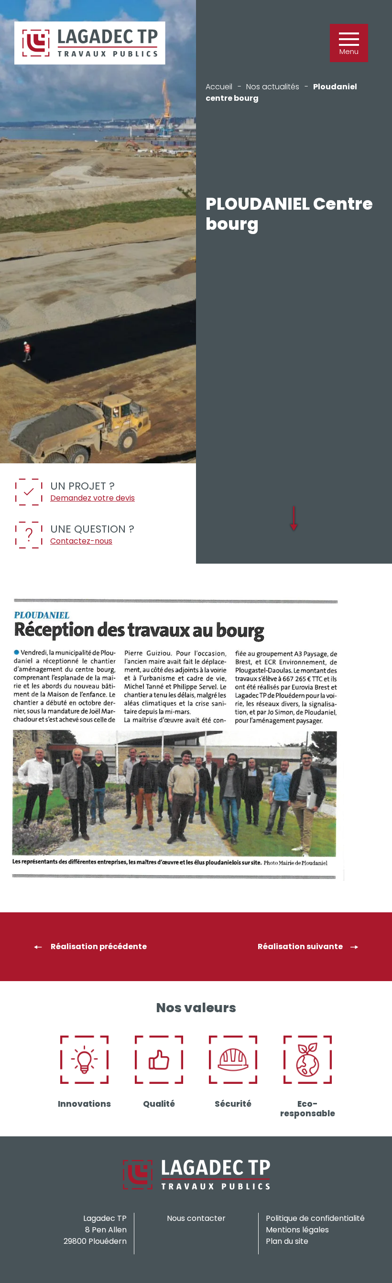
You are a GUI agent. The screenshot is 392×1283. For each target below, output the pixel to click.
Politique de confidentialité (315, 1218)
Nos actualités (272, 86)
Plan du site (287, 1241)
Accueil (219, 86)
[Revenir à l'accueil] (89, 42)
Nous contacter (196, 1218)
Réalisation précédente (98, 946)
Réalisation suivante (300, 946)
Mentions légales (297, 1229)
